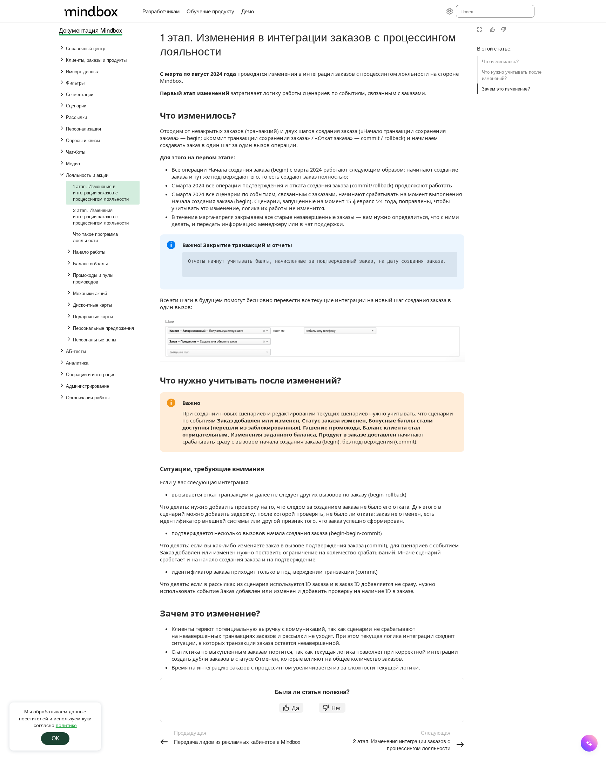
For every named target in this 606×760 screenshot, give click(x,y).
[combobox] (494, 11)
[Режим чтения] (479, 29)
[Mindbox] (98, 11)
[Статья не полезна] (504, 29)
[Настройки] (449, 11)
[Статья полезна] (492, 29)
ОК (55, 738)
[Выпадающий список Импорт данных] (62, 71)
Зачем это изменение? (506, 88)
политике (66, 724)
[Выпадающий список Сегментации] (62, 94)
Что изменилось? (500, 61)
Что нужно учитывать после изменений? (511, 74)
